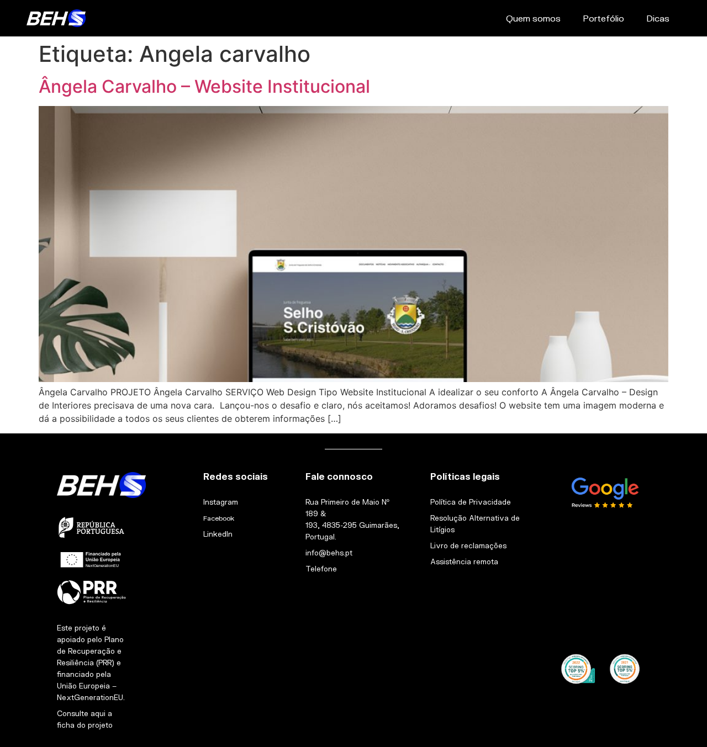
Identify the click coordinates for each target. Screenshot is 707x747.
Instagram (220, 501)
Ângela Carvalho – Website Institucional (204, 86)
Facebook (218, 518)
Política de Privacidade (470, 501)
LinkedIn (218, 533)
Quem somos (533, 18)
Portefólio (603, 18)
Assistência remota (464, 561)
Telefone (321, 568)
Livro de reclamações (468, 545)
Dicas (657, 18)
